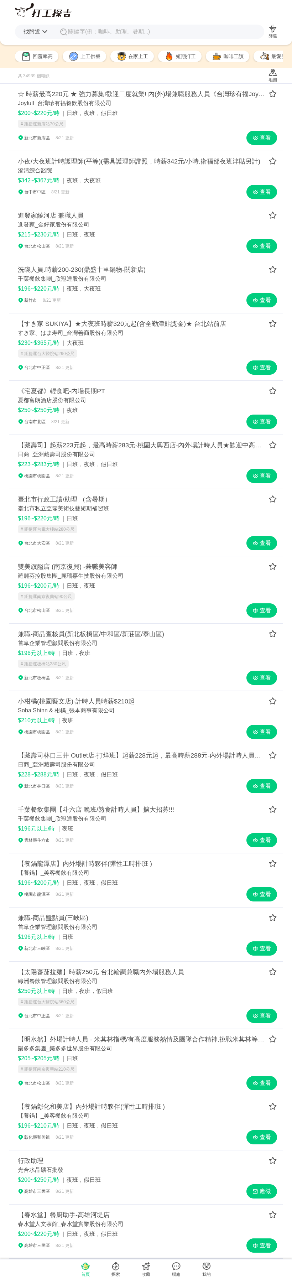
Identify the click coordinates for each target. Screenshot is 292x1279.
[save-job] (272, 94)
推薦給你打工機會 (43, 10)
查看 (265, 138)
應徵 (265, 1191)
